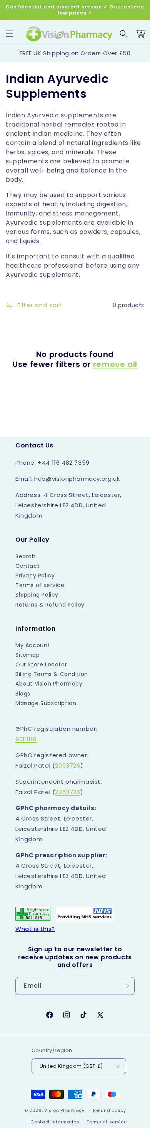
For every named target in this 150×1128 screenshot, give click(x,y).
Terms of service (40, 585)
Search (25, 556)
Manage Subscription (45, 703)
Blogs (22, 693)
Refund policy (109, 1110)
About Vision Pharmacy (49, 683)
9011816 (26, 739)
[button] (9, 33)
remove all (115, 364)
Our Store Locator (41, 664)
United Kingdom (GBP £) (71, 1066)
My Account (32, 645)
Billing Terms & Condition (51, 674)
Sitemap (27, 655)
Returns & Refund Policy (50, 604)
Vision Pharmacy (64, 1110)
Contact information (54, 1122)
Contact (27, 566)
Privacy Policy (35, 575)
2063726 (67, 765)
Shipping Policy (36, 595)
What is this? (35, 929)
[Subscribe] (125, 986)
